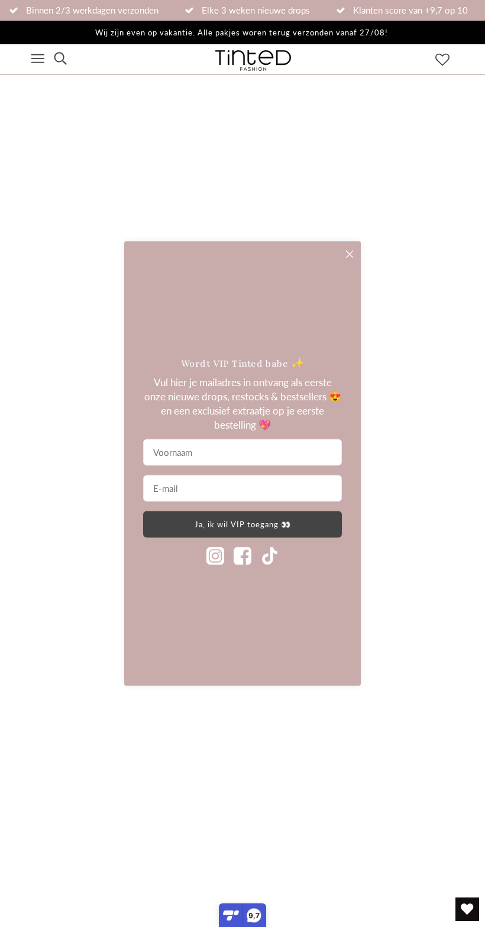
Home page (210, 231)
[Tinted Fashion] (253, 67)
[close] (349, 254)
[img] (60, 59)
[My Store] (82, 485)
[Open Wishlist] (467, 909)
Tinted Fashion (169, 885)
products (341, 231)
